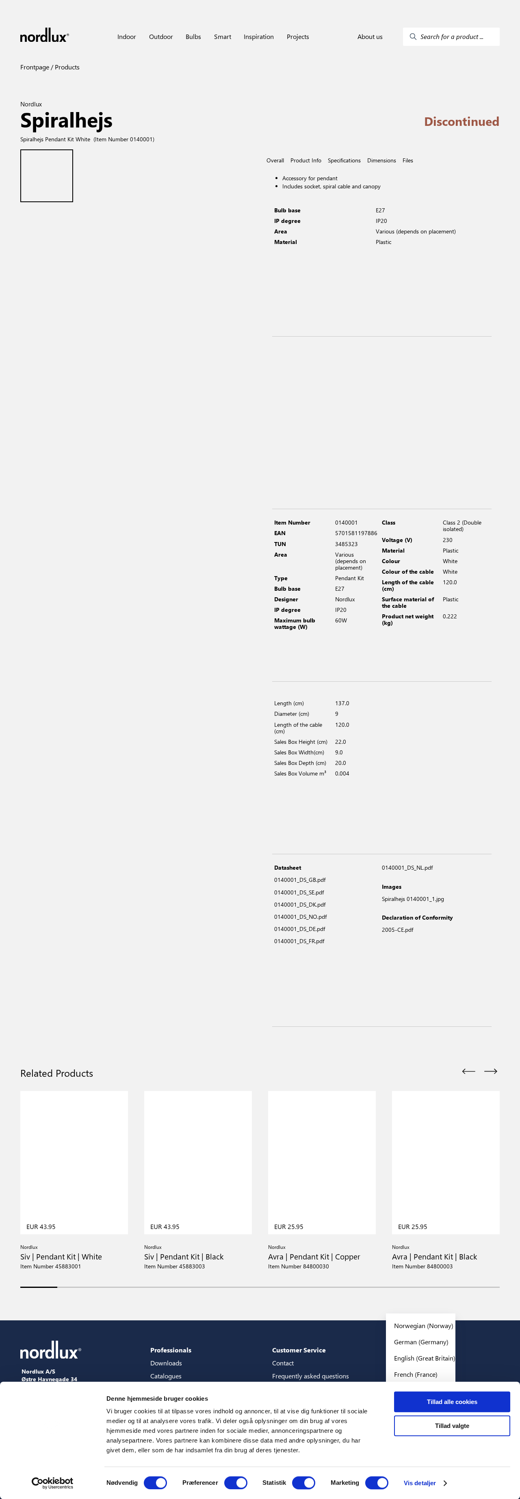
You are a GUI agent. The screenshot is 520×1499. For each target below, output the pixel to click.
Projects (298, 36)
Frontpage (34, 67)
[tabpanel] (382, 250)
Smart (222, 36)
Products (66, 67)
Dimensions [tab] (381, 160)
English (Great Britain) (424, 1358)
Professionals (170, 1350)
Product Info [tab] (305, 160)
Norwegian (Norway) (423, 1325)
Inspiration (259, 36)
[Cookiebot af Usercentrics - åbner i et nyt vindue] (52, 1483)
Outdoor (161, 36)
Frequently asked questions (310, 1376)
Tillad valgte (452, 1425)
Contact (283, 1363)
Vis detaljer (420, 1483)
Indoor (126, 36)
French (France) (416, 1374)
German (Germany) (421, 1341)
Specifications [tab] (344, 160)
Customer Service (299, 1350)
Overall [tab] (275, 160)
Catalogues (166, 1376)
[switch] (235, 1482)
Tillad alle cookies (452, 1401)
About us (370, 36)
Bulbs (193, 36)
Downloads (166, 1363)
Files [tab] (408, 160)
